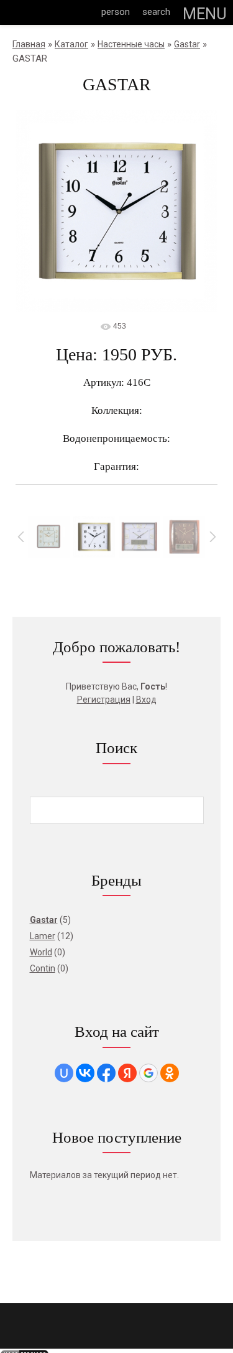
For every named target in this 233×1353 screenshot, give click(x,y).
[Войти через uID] (64, 1073)
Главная (28, 44)
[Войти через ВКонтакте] (85, 1073)
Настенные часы (131, 44)
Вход (146, 700)
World (41, 952)
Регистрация (103, 700)
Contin (42, 968)
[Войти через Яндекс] (127, 1073)
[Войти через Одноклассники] (169, 1073)
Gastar (187, 44)
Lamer (42, 936)
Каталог (71, 44)
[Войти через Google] (148, 1073)
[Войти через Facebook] (106, 1073)
